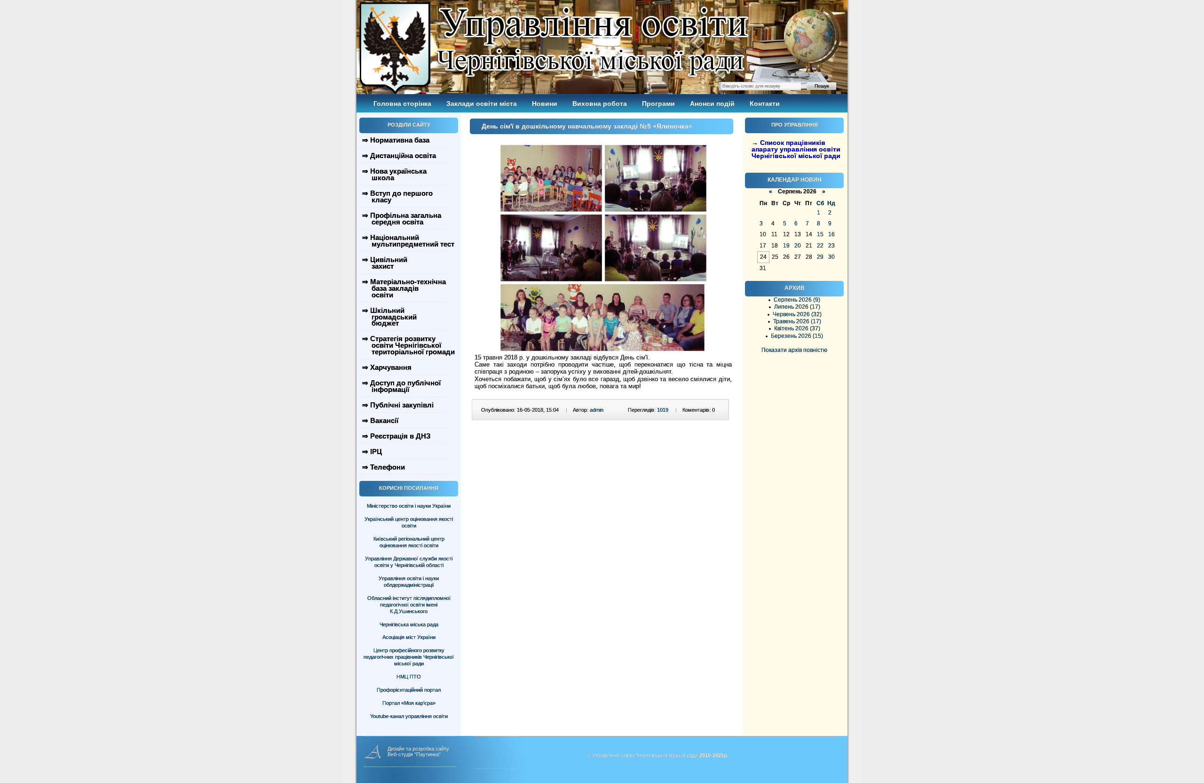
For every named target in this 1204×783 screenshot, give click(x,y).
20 (797, 245)
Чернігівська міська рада (409, 624)
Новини (544, 103)
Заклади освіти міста (481, 103)
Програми (658, 103)
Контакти (765, 103)
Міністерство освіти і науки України (409, 506)
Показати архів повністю (794, 350)
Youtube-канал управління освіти (409, 716)
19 (786, 245)
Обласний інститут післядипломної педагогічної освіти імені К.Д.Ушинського (409, 604)
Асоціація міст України (409, 637)
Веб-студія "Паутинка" (414, 754)
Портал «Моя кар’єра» (409, 703)
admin (596, 410)
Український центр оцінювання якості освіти (408, 522)
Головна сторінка (402, 103)
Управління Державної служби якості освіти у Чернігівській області (408, 562)
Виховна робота (599, 103)
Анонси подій (712, 103)
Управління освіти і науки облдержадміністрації (409, 581)
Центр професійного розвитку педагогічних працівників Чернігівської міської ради (409, 656)
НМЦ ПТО (408, 676)
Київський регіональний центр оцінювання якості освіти (408, 542)
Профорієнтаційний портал (409, 690)
